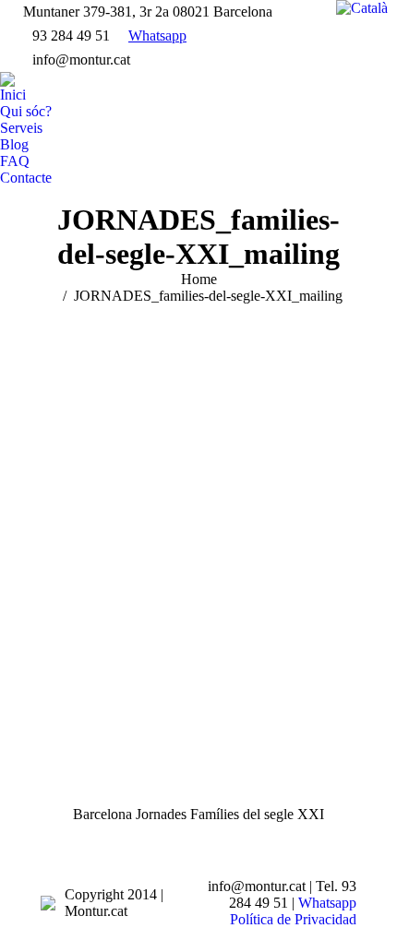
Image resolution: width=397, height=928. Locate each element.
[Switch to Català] (362, 8)
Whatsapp (157, 35)
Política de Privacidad (293, 919)
